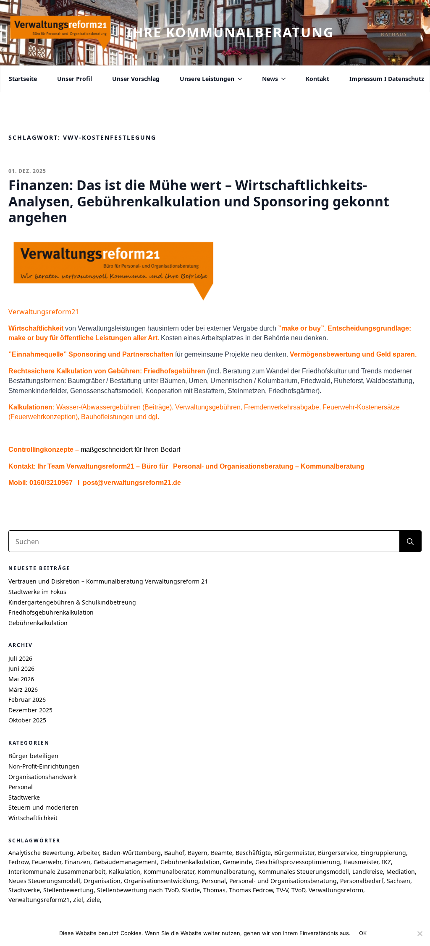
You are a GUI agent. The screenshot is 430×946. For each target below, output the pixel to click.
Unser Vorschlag (136, 79)
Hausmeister (360, 862)
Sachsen (398, 881)
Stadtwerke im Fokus (37, 592)
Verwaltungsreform (336, 890)
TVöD (298, 890)
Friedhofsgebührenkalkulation (51, 612)
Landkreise (367, 872)
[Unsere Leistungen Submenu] (238, 79)
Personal (20, 787)
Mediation (400, 872)
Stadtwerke (24, 797)
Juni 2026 (21, 668)
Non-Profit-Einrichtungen (43, 766)
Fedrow (18, 862)
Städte (191, 890)
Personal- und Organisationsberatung (283, 881)
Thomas (214, 890)
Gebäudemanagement (125, 862)
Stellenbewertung (68, 890)
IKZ (386, 862)
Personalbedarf (361, 881)
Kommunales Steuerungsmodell (303, 872)
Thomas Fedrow (251, 890)
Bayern (197, 853)
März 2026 (23, 689)
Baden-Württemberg (131, 853)
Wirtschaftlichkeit (33, 818)
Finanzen (77, 862)
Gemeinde (237, 862)
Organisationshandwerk (42, 777)
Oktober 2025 (27, 720)
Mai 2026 (21, 679)
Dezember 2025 (30, 710)
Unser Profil (74, 79)
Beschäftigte (253, 853)
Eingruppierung (383, 853)
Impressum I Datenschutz (386, 79)
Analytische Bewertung (40, 853)
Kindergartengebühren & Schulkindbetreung (72, 602)
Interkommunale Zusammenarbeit (56, 872)
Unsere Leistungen (207, 79)
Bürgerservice (337, 853)
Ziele (93, 900)
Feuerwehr (46, 862)
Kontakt (317, 79)
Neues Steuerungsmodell (44, 881)
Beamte (221, 853)
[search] (410, 541)
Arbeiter (88, 853)
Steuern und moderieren (43, 807)
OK (363, 933)
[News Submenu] (282, 79)
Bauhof (174, 853)
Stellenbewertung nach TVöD (137, 890)
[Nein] (419, 933)
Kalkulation (124, 872)
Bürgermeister (294, 853)
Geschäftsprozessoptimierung (297, 862)
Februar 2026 (27, 700)
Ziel (78, 900)
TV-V (282, 890)
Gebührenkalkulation (38, 623)
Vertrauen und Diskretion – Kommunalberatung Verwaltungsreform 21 (108, 581)
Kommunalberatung (226, 872)
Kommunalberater (169, 872)
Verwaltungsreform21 (39, 900)
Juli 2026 (20, 658)
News (270, 79)
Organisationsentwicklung (161, 881)
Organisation (102, 881)
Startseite (23, 79)
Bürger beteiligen (33, 756)
